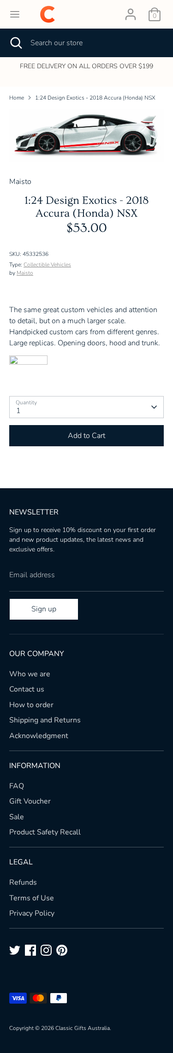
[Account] (130, 11)
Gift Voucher (30, 801)
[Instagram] (46, 950)
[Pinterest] (61, 950)
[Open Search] (15, 43)
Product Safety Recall (45, 832)
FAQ (16, 786)
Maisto (25, 273)
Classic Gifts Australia (82, 1028)
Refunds (23, 882)
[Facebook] (30, 950)
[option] (86, 135)
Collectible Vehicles (47, 264)
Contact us (26, 689)
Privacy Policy (31, 913)
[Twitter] (14, 950)
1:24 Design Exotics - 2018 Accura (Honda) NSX (95, 97)
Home (16, 97)
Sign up (43, 609)
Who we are (29, 674)
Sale (16, 817)
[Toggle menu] (15, 14)
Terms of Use (31, 898)
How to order (31, 705)
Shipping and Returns (45, 720)
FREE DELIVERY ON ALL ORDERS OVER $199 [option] (86, 66)
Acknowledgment (38, 736)
